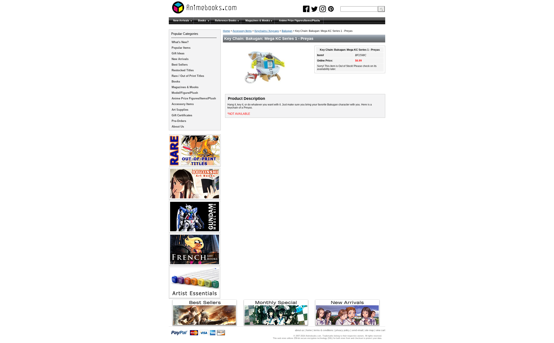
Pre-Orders (179, 121)
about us (299, 330)
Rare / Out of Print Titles (188, 76)
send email (357, 330)
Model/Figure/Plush (185, 92)
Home (226, 30)
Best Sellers (180, 64)
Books (202, 20)
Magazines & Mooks (257, 20)
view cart (380, 330)
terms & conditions (323, 330)
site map (369, 330)
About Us (178, 126)
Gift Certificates (182, 115)
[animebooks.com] (222, 8)
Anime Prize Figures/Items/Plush (299, 20)
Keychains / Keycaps (266, 30)
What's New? (180, 42)
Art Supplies (180, 109)
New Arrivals (181, 20)
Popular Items (181, 47)
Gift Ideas (178, 53)
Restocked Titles (183, 70)
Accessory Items (242, 30)
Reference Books (226, 20)
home (309, 330)
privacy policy (342, 330)
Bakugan (287, 30)
